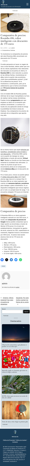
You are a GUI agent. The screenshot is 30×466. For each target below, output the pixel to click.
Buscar (4, 309)
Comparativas (6, 50)
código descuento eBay (10, 177)
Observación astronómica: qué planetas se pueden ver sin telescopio (14, 345)
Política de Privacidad (9, 440)
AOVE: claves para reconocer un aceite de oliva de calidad (14, 397)
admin (13, 48)
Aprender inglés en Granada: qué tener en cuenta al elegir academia (14, 371)
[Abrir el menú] (27, 4)
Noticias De (4, 4)
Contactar (15, 442)
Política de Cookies (21, 440)
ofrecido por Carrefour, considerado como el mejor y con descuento (15, 152)
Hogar (3, 266)
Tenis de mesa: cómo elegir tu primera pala (15, 422)
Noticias (12, 50)
